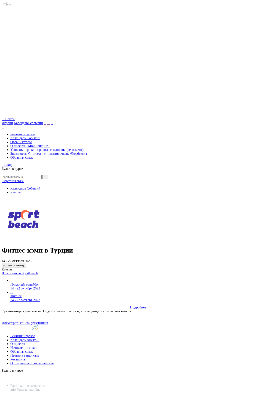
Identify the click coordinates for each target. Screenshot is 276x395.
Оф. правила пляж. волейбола (32, 363)
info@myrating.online (25, 389)
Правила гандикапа (24, 355)
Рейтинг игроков (22, 134)
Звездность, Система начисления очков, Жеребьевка (48, 153)
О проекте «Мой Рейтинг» (30, 146)
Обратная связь (21, 157)
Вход (8, 165)
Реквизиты (18, 359)
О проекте (17, 344)
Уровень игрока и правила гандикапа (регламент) (46, 150)
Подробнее (138, 307)
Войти (9, 119)
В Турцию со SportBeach (20, 273)
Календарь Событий (25, 138)
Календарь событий (28, 123)
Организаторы (21, 142)
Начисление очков (23, 347)
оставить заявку (14, 265)
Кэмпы (15, 192)
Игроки (7, 123)
